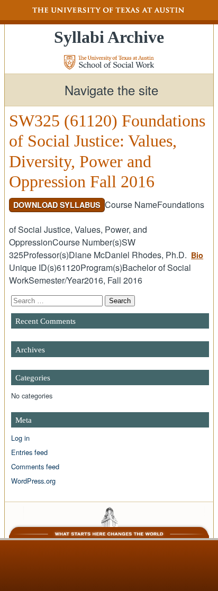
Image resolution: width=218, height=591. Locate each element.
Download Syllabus (57, 204)
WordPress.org (33, 481)
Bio (197, 255)
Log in (20, 438)
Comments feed (35, 466)
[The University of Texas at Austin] (109, 10)
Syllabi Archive (109, 37)
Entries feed (29, 452)
